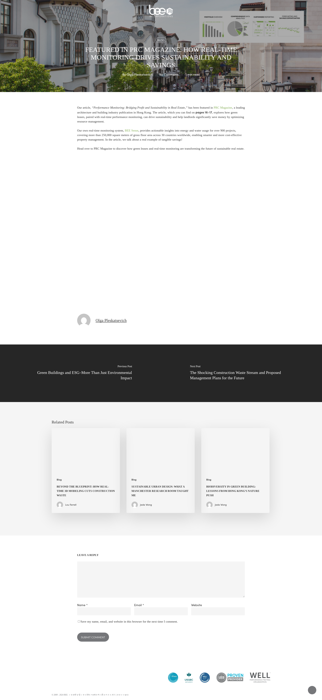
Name (82, 605)
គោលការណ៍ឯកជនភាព (104, 695)
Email (139, 605)
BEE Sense (131, 130)
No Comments (169, 74)
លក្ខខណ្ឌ (123, 695)
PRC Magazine (223, 107)
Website (196, 605)
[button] (6, 7)
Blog (161, 40)
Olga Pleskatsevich (139, 74)
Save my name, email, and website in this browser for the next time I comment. (129, 621)
